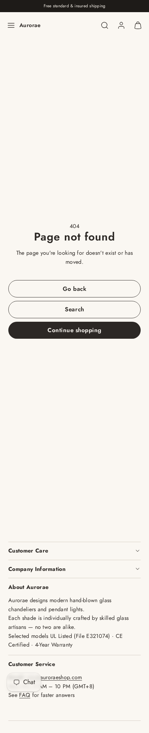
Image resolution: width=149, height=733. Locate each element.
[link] (121, 25)
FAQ (24, 695)
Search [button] (74, 309)
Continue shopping (74, 330)
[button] (11, 25)
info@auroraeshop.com (54, 677)
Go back (75, 289)
